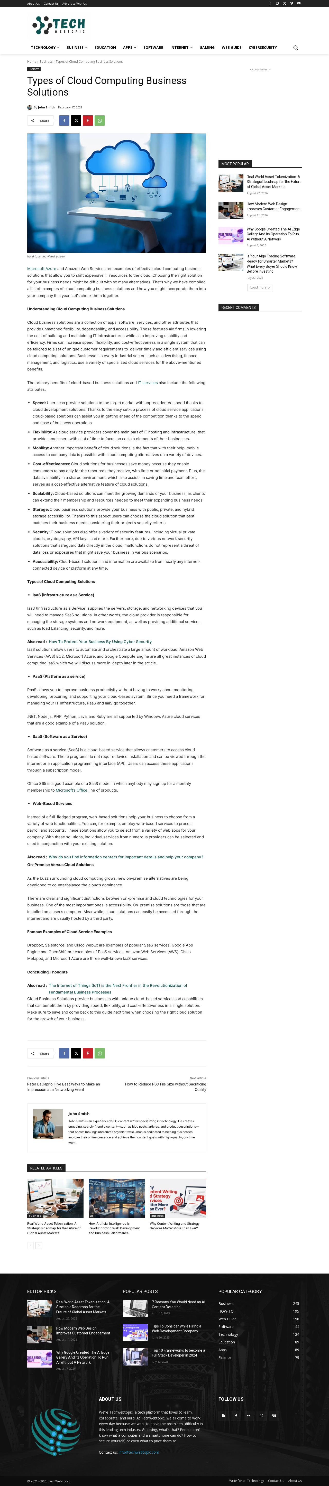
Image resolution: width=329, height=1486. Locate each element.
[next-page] (38, 1245)
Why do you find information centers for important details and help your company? (126, 857)
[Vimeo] (292, 4)
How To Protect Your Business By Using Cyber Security (100, 641)
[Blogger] (223, 1416)
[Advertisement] (260, 104)
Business (46, 61)
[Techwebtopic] (68, 26)
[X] (285, 4)
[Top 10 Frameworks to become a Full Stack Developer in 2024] (135, 1357)
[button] (295, 47)
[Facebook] (270, 4)
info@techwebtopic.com (139, 1452)
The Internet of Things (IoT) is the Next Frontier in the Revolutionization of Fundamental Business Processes (118, 989)
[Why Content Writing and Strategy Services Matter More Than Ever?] (178, 1198)
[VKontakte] (274, 1416)
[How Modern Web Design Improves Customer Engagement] (230, 210)
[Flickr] (249, 1416)
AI (91, 1216)
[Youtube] (299, 4)
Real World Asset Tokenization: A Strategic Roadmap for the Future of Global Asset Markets (54, 1228)
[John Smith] (30, 107)
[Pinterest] (88, 120)
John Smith (46, 107)
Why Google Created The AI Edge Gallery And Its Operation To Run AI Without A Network (273, 234)
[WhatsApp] (100, 120)
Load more (258, 287)
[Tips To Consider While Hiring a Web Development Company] (135, 1332)
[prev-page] (30, 1245)
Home (31, 61)
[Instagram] (277, 4)
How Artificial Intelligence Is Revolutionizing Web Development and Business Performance (114, 1228)
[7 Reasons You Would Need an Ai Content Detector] (135, 1308)
